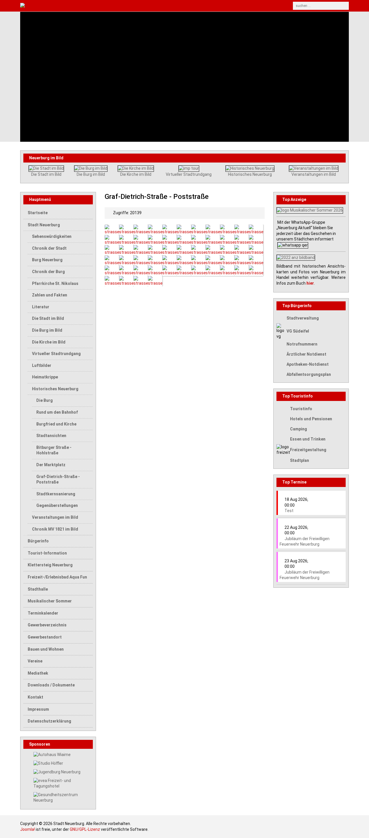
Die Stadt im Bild (46, 174)
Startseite (38, 212)
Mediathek (38, 673)
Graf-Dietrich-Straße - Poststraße (58, 479)
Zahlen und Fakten (49, 295)
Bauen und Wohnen (46, 649)
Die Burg (44, 400)
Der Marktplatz (50, 464)
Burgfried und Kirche (56, 424)
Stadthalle (38, 589)
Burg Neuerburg (47, 259)
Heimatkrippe (45, 377)
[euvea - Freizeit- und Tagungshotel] (63, 783)
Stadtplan (299, 460)
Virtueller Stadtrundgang (189, 174)
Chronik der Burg (48, 271)
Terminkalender (43, 613)
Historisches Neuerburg (250, 174)
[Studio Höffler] (48, 763)
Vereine (35, 661)
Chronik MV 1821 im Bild (55, 529)
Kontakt (35, 697)
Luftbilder (41, 365)
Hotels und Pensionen (311, 419)
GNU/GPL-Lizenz (85, 829)
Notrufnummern (302, 344)
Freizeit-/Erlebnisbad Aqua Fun (57, 577)
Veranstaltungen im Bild (313, 174)
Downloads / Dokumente (51, 685)
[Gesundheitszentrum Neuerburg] (63, 797)
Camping (298, 429)
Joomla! (27, 829)
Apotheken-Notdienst (308, 364)
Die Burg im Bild (91, 174)
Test (289, 510)
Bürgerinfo (38, 541)
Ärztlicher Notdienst (306, 354)
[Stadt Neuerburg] (142, 6)
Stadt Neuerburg (44, 225)
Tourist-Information (47, 553)
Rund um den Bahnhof (57, 412)
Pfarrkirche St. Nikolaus (55, 283)
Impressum (38, 709)
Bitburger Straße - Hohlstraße (53, 450)
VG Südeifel (298, 331)
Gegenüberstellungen (57, 505)
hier (310, 283)
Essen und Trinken (307, 439)
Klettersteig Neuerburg (50, 565)
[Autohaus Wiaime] (52, 754)
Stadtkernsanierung (55, 494)
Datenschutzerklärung (49, 721)
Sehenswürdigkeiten (51, 236)
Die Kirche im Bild (135, 174)
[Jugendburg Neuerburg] (56, 771)
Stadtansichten (51, 435)
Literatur (40, 307)
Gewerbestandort (45, 637)
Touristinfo (301, 408)
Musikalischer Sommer (50, 601)
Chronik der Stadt (49, 248)
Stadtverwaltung (303, 318)
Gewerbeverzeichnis (47, 625)
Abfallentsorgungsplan (309, 374)
